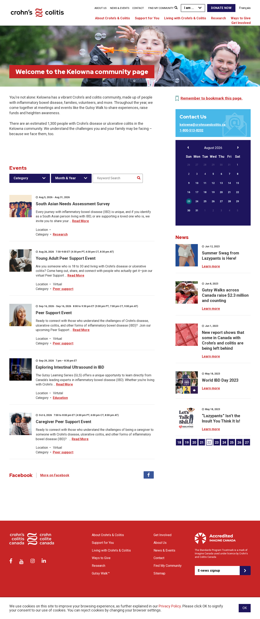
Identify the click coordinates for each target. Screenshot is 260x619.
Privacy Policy (170, 606)
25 (232, 442)
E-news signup (209, 570)
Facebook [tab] (149, 475)
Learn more (211, 266)
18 (179, 442)
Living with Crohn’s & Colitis (185, 18)
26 (239, 442)
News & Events (119, 8)
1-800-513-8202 (191, 130)
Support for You (147, 18)
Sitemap (159, 573)
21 (202, 442)
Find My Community (160, 8)
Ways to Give (241, 18)
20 (194, 442)
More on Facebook (54, 475)
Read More (80, 221)
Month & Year (65, 178)
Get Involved (241, 23)
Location (42, 230)
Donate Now (221, 8)
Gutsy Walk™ (101, 573)
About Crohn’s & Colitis (112, 18)
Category (21, 178)
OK (245, 608)
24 (224, 442)
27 (247, 442)
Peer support (63, 289)
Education (60, 398)
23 (217, 442)
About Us (100, 8)
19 (186, 442)
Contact (138, 8)
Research (218, 18)
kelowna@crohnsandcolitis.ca (202, 125)
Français (245, 8)
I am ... (189, 8)
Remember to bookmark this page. (212, 98)
